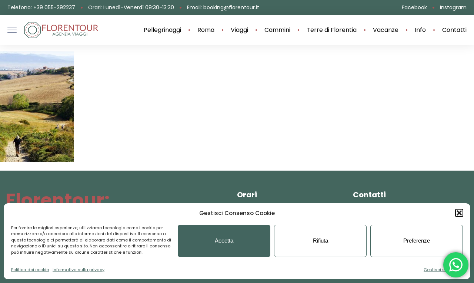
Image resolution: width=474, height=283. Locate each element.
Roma (205, 30)
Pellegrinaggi (162, 30)
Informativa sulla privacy (78, 270)
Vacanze (385, 30)
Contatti (454, 30)
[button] (459, 213)
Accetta (224, 240)
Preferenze (416, 240)
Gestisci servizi (439, 270)
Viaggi (239, 30)
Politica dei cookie (30, 270)
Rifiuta (320, 240)
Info (420, 30)
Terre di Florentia (332, 30)
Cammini (277, 30)
